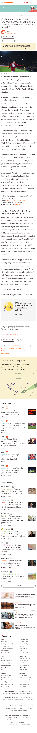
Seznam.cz (27, 2)
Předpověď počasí (26, 691)
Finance (4, 561)
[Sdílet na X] (21, 340)
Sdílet (11, 41)
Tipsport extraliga (5, 663)
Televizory (29, 708)
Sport (3, 423)
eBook (5, 41)
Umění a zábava (7, 545)
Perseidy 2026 (6, 693)
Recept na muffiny (24, 660)
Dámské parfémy (8, 708)
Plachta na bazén (20, 697)
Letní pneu (16, 708)
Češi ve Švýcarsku (5, 682)
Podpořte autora (7, 36)
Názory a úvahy (7, 531)
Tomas (3, 542)
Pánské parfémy (22, 710)
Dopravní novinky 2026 (25, 679)
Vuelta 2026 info (24, 641)
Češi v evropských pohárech (26, 693)
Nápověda (10, 717)
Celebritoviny (5, 513)
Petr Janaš (7, 529)
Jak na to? (18, 378)
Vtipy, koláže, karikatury (10, 574)
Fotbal (3, 348)
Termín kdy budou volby (7, 648)
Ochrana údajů (24, 717)
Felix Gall (22, 650)
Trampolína (29, 697)
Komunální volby (5, 652)
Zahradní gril (30, 699)
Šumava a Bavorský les (7, 679)
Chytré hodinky (13, 710)
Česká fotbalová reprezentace (21, 346)
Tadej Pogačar (23, 648)
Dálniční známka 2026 (25, 677)
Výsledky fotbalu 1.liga (6, 660)
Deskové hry (23, 708)
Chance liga (4, 658)
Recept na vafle (23, 667)
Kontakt (16, 717)
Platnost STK (23, 686)
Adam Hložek (5, 353)
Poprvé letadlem (5, 677)
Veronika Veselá (5, 500)
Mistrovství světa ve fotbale (8, 350)
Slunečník (4, 699)
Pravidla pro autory (12, 720)
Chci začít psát (17, 373)
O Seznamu (15, 715)
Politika (4, 502)
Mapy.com (18, 691)
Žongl (9, 31)
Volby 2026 (4, 641)
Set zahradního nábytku (20, 699)
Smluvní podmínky (25, 715)
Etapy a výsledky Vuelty (25, 644)
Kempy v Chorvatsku (6, 675)
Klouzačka (10, 699)
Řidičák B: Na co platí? (25, 682)
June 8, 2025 (18, 204)
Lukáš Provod (10, 348)
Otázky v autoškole (24, 684)
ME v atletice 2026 (6, 665)
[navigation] (2, 2)
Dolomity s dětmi (5, 686)
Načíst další (18, 585)
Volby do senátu (5, 650)
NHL (2, 669)
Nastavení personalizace (18, 722)
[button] (18, 61)
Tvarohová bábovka (24, 665)
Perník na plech (24, 669)
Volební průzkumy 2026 (7, 644)
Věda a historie (7, 489)
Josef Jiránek (4, 571)
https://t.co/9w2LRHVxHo (16, 200)
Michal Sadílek (22, 350)
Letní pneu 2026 (24, 675)
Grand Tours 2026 (24, 652)
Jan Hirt (22, 646)
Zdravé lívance (23, 663)
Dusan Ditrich (5, 558)
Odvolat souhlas (24, 720)
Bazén (13, 697)
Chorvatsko (19, 348)
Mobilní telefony (19, 706)
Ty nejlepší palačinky (25, 658)
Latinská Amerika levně (7, 684)
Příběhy (4, 516)
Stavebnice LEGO (28, 706)
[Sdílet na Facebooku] (18, 340)
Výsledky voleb (5, 646)
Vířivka (18, 702)
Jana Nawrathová (5, 486)
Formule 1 (3, 667)
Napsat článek (18, 314)
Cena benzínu (14, 693)
